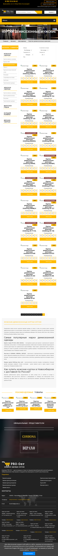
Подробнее (5, 474)
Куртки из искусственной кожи (10, 71)
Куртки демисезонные (9, 64)
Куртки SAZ (43, 482)
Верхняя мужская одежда (9, 485)
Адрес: (3, 495)
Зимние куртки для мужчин (9, 482)
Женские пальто (44, 485)
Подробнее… (34, 550)
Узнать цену (8, 410)
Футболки (6, 80)
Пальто (5, 67)
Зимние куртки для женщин (9, 480)
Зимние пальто (6, 487)
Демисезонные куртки (45, 480)
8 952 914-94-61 (11, 1)
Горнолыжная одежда (9, 83)
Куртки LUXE (7, 61)
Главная (5, 41)
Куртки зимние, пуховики (10, 59)
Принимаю (29, 553)
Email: (3, 503)
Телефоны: (4, 499)
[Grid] (24, 59)
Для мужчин (22, 41)
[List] (25, 59)
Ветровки (6, 74)
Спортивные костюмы (9, 77)
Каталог (13, 41)
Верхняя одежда (7, 478)
